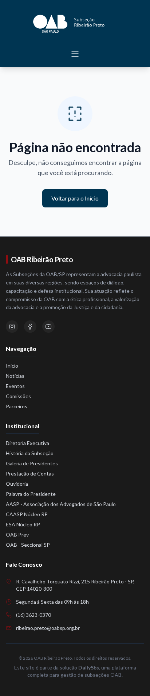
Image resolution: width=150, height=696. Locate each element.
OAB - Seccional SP (28, 545)
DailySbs (88, 667)
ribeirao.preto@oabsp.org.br (48, 628)
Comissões (18, 396)
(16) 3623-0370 (33, 615)
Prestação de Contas (30, 473)
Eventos (15, 386)
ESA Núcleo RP (23, 524)
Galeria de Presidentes (32, 463)
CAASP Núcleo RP (27, 514)
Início (12, 366)
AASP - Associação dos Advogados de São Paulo (61, 504)
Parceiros (16, 406)
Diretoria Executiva (27, 443)
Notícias (15, 376)
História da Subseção (30, 453)
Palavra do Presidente (31, 494)
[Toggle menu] (75, 53)
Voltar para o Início (75, 198)
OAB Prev (17, 534)
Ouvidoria (17, 484)
